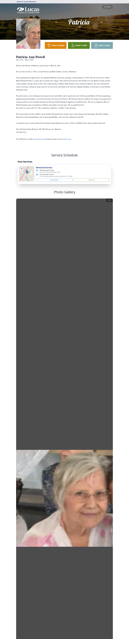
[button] (27, 172)
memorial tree (39, 139)
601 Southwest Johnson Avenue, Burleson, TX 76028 (56, 176)
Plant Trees (91, 180)
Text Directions (54, 180)
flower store (67, 139)
